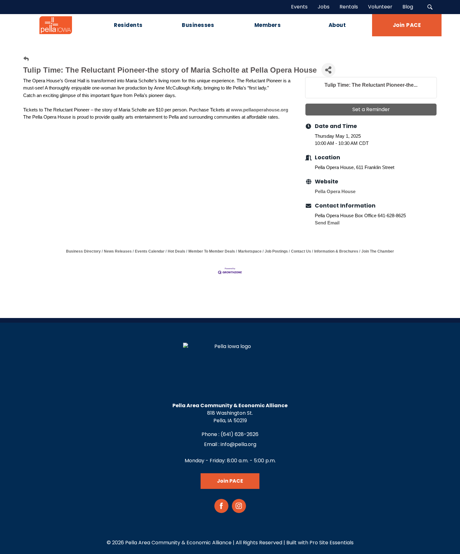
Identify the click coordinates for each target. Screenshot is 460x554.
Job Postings (276, 251)
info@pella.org (238, 444)
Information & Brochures (336, 251)
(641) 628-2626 (239, 434)
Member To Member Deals (211, 251)
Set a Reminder (371, 109)
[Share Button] (328, 70)
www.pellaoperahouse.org (259, 109)
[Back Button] (26, 59)
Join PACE (230, 481)
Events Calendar (150, 251)
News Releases (118, 251)
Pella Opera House (335, 191)
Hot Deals (176, 251)
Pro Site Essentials (331, 542)
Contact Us (301, 251)
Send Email (327, 222)
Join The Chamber (377, 251)
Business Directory (83, 251)
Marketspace (250, 251)
